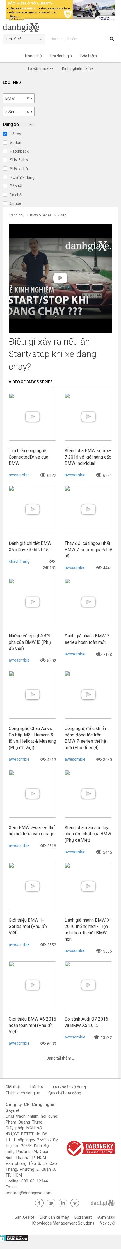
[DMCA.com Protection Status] (14, 1239)
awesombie (19, 475)
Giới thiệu (14, 1087)
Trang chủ (33, 56)
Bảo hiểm (88, 56)
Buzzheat (83, 1217)
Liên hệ (36, 1087)
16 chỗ (16, 195)
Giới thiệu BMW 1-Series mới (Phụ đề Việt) (28, 926)
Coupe (15, 203)
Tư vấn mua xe (40, 68)
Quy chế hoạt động (64, 1093)
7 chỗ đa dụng (22, 177)
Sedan (15, 142)
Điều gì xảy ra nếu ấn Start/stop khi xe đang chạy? (52, 354)
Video (61, 215)
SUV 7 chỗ (19, 168)
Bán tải (16, 186)
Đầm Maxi (106, 1217)
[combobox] (19, 98)
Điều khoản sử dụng (68, 1087)
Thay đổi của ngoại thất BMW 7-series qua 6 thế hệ (88, 550)
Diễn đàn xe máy (54, 1217)
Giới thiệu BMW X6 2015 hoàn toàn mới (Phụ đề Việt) (32, 1025)
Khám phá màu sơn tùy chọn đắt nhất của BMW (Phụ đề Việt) (88, 834)
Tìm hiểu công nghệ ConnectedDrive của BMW (28, 457)
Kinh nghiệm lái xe (77, 68)
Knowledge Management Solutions (63, 1223)
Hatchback (19, 151)
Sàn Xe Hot (24, 1217)
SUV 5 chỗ (19, 160)
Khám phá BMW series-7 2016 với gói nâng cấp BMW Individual (88, 457)
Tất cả (15, 134)
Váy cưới (107, 1223)
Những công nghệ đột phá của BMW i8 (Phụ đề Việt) (30, 642)
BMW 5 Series (41, 215)
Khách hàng (19, 561)
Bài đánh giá (61, 56)
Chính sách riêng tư (23, 1093)
